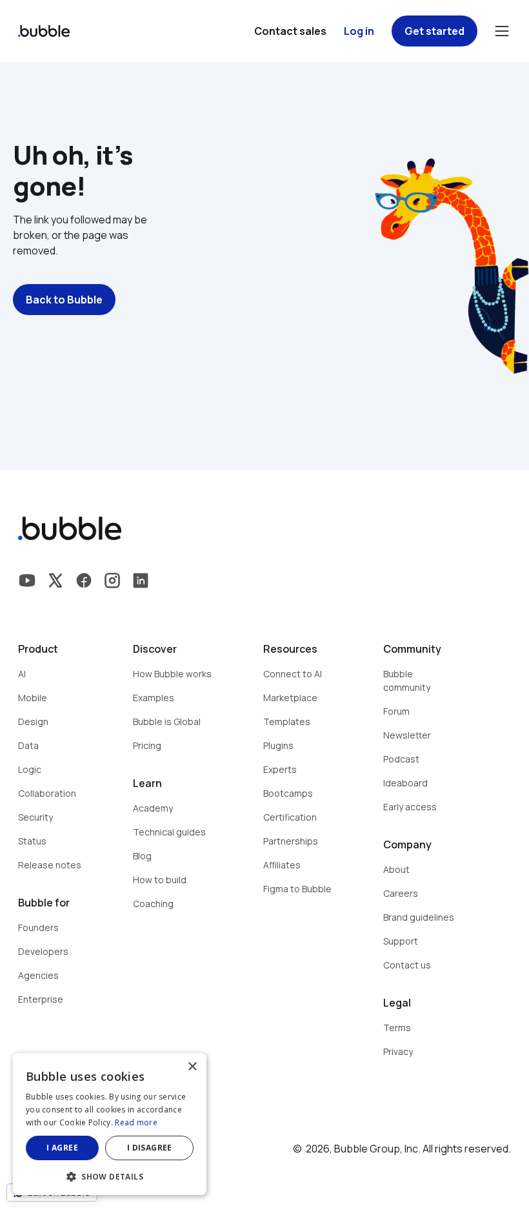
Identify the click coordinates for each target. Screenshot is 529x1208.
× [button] (192, 1067)
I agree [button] (62, 1147)
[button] (110, 1175)
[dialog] (109, 1124)
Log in (359, 31)
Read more (136, 1122)
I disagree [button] (149, 1147)
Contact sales (290, 31)
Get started (434, 31)
